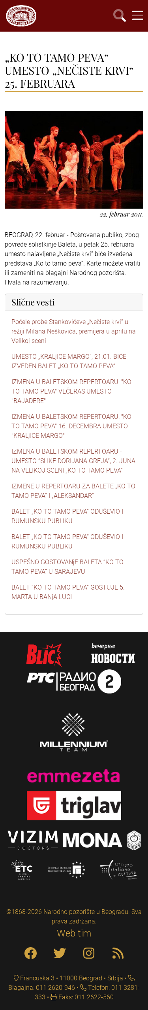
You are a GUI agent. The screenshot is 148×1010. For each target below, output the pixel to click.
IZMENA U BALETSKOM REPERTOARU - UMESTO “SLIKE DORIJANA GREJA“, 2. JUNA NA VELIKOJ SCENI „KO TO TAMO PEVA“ (73, 461)
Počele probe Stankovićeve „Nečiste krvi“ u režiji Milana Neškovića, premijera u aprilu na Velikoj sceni (73, 331)
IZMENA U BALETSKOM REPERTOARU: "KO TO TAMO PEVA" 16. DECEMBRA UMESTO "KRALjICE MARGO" (71, 426)
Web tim (74, 933)
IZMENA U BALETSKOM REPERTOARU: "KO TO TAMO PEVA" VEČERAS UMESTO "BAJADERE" (71, 391)
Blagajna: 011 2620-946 (41, 987)
